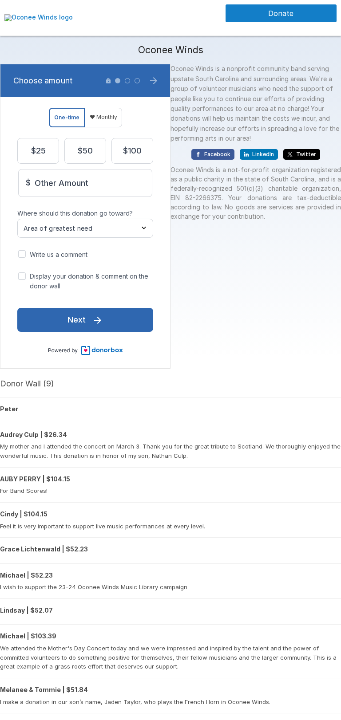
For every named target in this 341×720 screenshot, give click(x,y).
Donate (280, 13)
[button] (38, 17)
